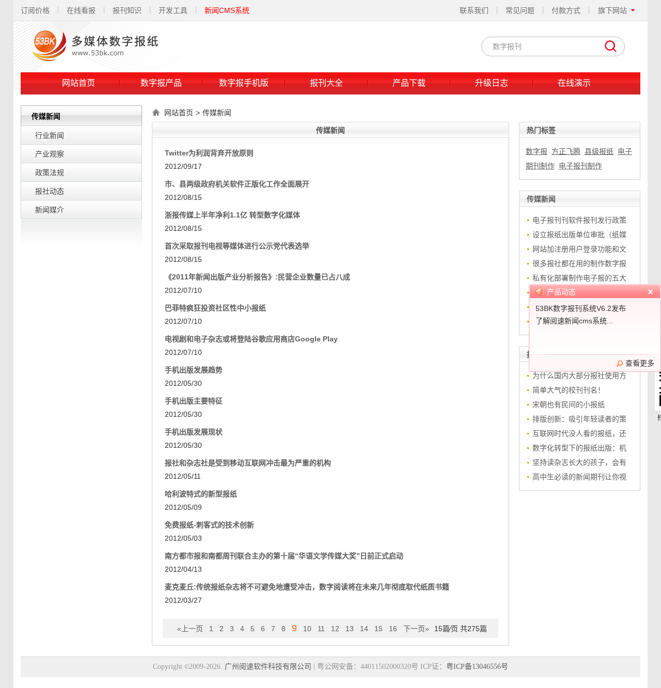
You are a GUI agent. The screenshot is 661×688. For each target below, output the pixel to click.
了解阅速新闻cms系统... (574, 321)
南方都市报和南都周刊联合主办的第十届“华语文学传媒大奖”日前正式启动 (284, 556)
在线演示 (574, 83)
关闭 (650, 293)
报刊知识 (127, 10)
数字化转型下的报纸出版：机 (579, 448)
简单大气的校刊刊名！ (568, 390)
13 (349, 628)
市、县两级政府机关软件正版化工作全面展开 (237, 184)
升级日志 (491, 83)
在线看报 (81, 10)
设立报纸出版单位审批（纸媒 (579, 234)
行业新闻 (49, 135)
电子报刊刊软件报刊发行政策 (579, 220)
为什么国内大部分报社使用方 (579, 375)
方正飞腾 (566, 151)
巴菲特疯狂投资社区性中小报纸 (215, 308)
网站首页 (78, 83)
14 (364, 628)
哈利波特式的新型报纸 (201, 494)
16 (393, 628)
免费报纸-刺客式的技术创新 (209, 525)
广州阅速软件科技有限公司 (268, 666)
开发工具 (173, 10)
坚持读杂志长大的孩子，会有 (579, 462)
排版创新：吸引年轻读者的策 (579, 419)
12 (335, 628)
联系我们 (474, 10)
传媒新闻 (216, 112)
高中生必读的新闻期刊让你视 (579, 477)
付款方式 (566, 10)
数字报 (536, 151)
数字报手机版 (244, 83)
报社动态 (49, 191)
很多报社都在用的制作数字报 (579, 263)
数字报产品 (161, 83)
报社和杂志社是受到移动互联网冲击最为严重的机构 (248, 463)
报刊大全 (326, 83)
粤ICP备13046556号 (477, 666)
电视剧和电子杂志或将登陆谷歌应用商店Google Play (251, 339)
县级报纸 (599, 151)
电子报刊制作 (580, 166)
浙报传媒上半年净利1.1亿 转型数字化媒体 (232, 215)
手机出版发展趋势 (194, 370)
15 (378, 628)
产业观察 (49, 154)
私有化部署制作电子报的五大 (579, 278)
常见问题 (520, 10)
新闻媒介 (49, 210)
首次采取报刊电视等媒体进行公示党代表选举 (237, 246)
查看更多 (639, 363)
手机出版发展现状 (194, 432)
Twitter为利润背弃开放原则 (209, 153)
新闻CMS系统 (226, 10)
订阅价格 (35, 10)
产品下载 (409, 83)
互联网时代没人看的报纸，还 (579, 433)
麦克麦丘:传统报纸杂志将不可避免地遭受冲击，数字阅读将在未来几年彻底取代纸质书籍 (307, 587)
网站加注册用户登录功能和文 (579, 249)
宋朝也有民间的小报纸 (568, 404)
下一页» (416, 628)
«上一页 (190, 628)
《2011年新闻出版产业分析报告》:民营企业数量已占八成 (257, 277)
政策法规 (49, 172)
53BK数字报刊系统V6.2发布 (581, 308)
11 (321, 628)
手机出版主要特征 (194, 401)
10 (307, 628)
